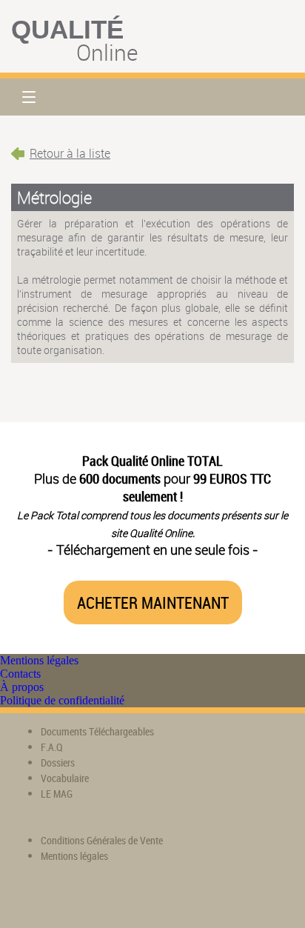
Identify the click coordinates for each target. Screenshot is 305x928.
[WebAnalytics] (40, 898)
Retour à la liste (70, 153)
